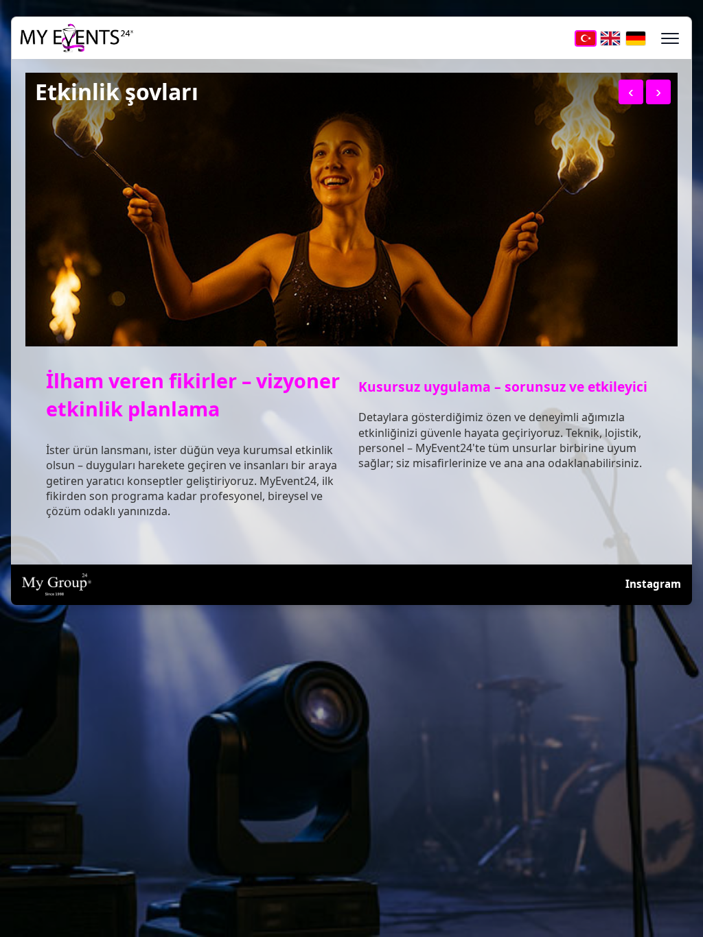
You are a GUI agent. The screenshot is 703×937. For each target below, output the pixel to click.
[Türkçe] (585, 38)
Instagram (653, 584)
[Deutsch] (636, 38)
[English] (610, 38)
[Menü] (670, 38)
